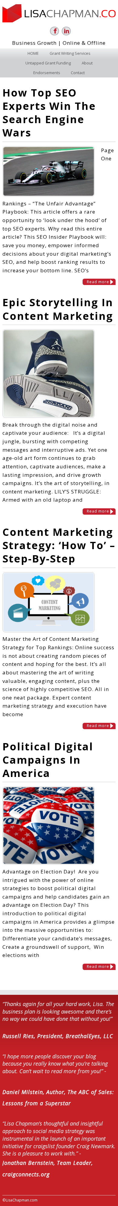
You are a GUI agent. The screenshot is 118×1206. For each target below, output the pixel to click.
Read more (98, 281)
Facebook (54, 31)
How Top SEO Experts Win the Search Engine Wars (49, 112)
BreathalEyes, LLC (89, 1036)
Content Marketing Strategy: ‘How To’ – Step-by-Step (58, 545)
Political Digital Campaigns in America (47, 760)
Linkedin (66, 31)
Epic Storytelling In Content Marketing (57, 309)
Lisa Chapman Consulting (59, 13)
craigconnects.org (26, 1174)
